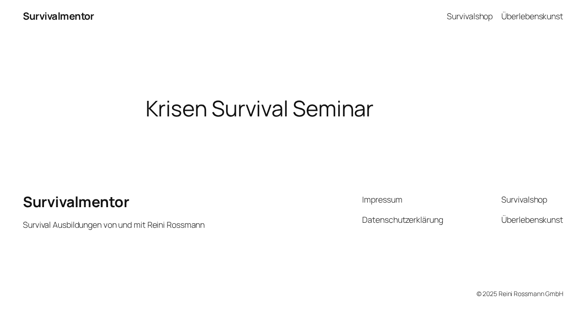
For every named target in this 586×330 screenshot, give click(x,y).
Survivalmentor (58, 16)
